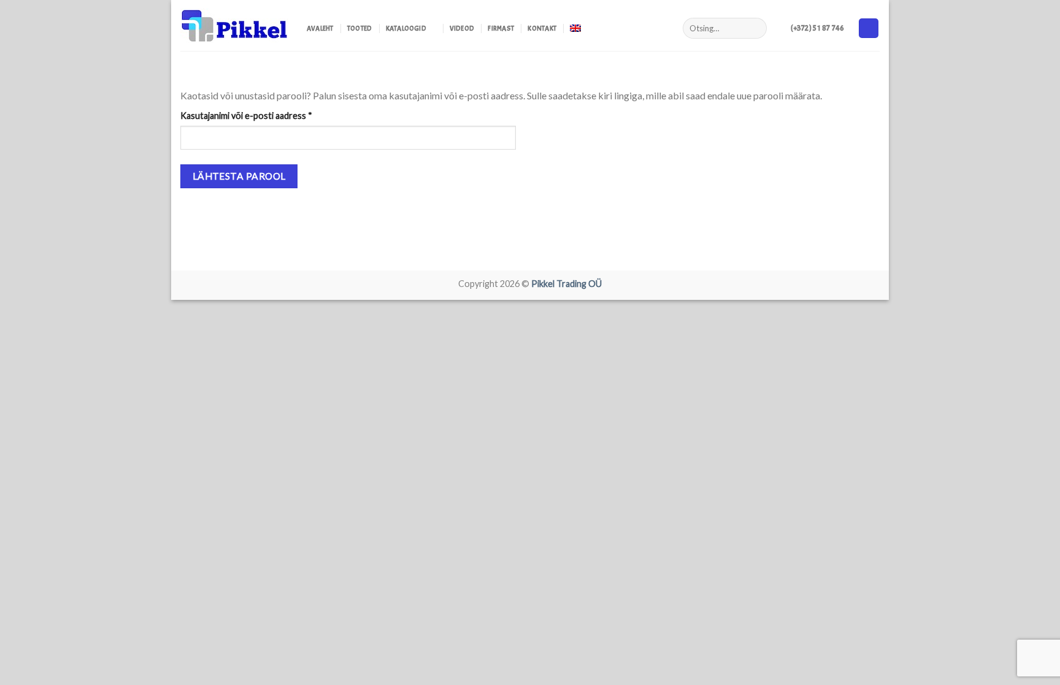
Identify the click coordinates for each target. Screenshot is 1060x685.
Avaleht (320, 28)
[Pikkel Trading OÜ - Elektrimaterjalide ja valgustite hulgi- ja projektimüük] (234, 26)
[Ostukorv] (868, 28)
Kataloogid (406, 28)
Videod (462, 28)
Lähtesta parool (239, 176)
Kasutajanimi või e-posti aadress (261, 115)
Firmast (501, 28)
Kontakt (542, 28)
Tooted (359, 28)
